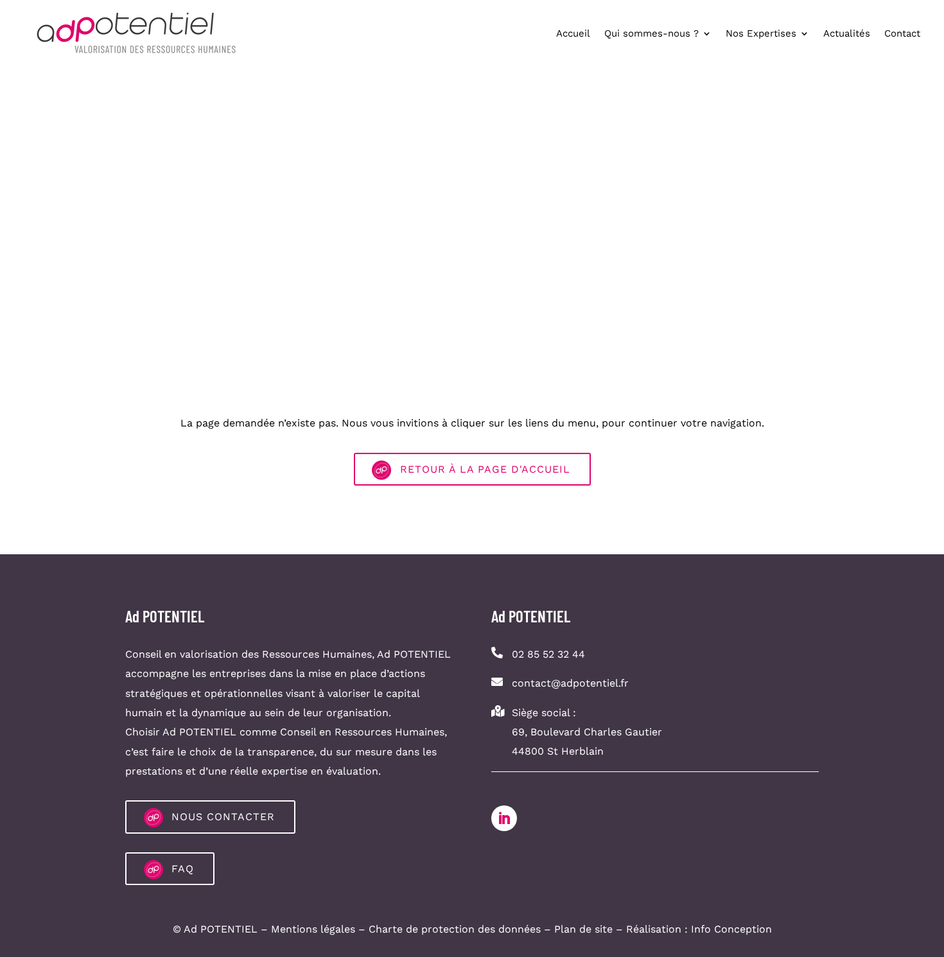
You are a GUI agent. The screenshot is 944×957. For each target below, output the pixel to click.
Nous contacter (223, 817)
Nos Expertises (761, 33)
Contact (902, 33)
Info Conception (731, 929)
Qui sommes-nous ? (651, 33)
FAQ (182, 869)
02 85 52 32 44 (548, 654)
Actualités (846, 33)
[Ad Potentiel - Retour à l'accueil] (136, 33)
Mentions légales (313, 929)
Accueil (573, 33)
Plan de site (583, 929)
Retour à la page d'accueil (485, 469)
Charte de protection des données (455, 929)
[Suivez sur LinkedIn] (504, 818)
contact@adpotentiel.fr (570, 683)
